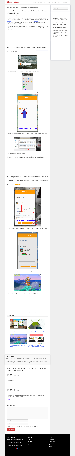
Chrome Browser (10, 29)
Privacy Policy (52, 444)
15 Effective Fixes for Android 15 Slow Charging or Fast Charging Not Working (60, 20)
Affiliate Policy (36, 312)
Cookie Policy (52, 441)
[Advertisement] (27, 38)
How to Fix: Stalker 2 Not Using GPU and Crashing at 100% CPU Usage (60, 32)
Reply (9, 399)
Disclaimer (51, 439)
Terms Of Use (52, 446)
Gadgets (59, 2)
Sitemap (30, 444)
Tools (29, 439)
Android (40, 2)
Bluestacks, (9, 20)
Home (8, 7)
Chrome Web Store (41, 22)
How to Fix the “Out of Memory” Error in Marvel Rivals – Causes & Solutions (60, 24)
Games (48, 2)
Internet (54, 2)
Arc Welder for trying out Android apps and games (37, 18)
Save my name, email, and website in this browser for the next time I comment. (24, 426)
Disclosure (51, 443)
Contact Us (30, 443)
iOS (44, 2)
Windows (34, 2)
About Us (65, 2)
